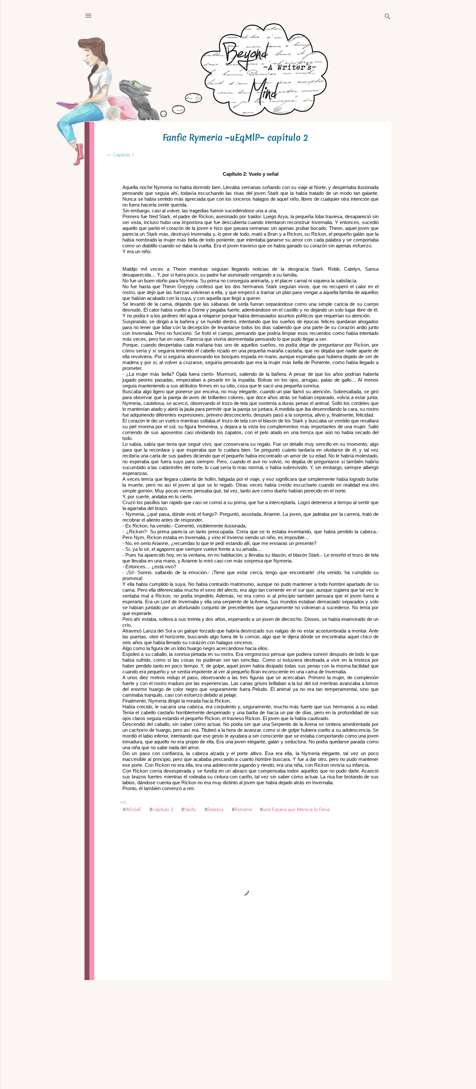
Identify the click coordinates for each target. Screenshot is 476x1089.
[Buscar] (387, 18)
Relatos (216, 809)
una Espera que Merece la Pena (296, 809)
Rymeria (243, 809)
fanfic (190, 809)
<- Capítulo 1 (120, 155)
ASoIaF (134, 809)
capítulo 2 (163, 809)
